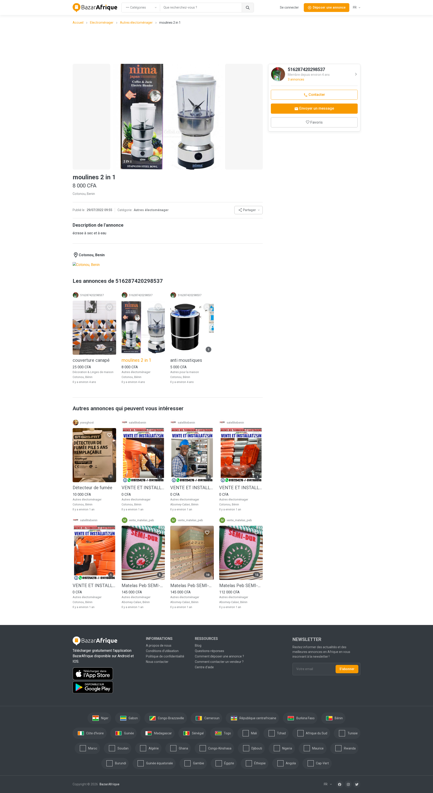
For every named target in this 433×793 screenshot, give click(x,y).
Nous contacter (157, 662)
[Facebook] (339, 784)
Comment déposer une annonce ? (219, 656)
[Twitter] (356, 784)
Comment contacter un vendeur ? (219, 662)
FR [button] (355, 7)
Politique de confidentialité (165, 656)
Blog (198, 645)
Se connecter (289, 7)
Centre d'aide (204, 667)
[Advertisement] (216, 44)
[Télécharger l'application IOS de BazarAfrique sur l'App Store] (106, 673)
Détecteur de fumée (92, 487)
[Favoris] (109, 307)
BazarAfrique (109, 784)
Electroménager (101, 22)
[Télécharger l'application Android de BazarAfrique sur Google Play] (106, 687)
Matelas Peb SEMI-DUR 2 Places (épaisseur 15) (241, 585)
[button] (248, 210)
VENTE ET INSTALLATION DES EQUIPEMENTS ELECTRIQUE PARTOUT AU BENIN (143, 487)
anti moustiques (186, 360)
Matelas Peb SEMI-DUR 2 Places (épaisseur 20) (192, 585)
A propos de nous (158, 645)
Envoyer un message (316, 108)
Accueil (78, 22)
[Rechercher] (248, 7)
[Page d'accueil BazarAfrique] (95, 7)
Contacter (316, 94)
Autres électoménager (136, 22)
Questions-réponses (209, 651)
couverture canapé (91, 360)
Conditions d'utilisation (162, 651)
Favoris (316, 122)
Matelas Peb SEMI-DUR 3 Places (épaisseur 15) (143, 585)
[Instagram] (348, 784)
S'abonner (347, 669)
